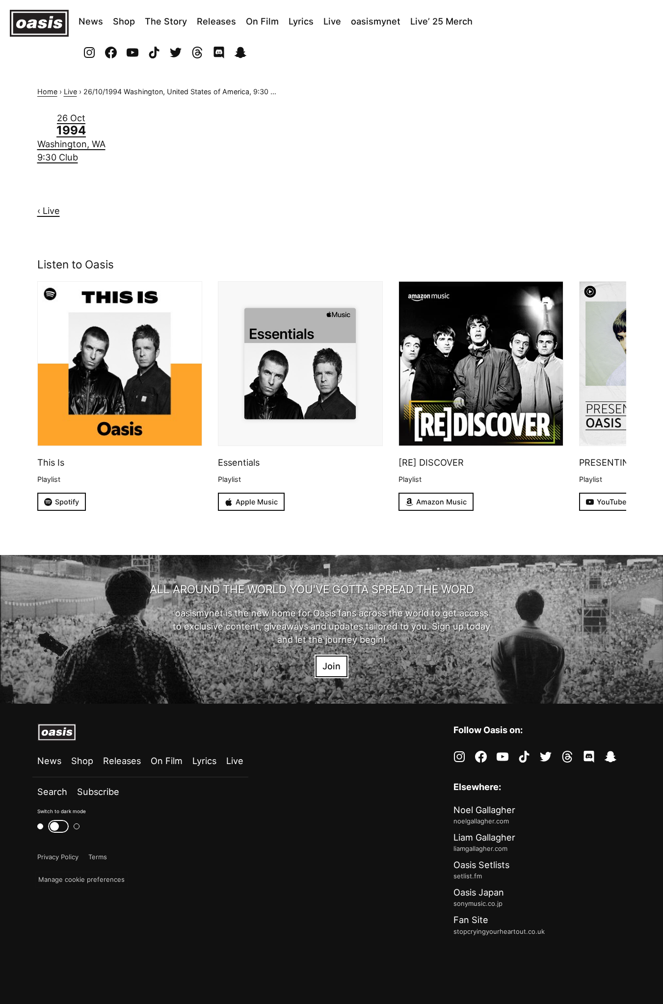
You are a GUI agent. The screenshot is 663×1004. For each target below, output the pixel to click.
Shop (124, 21)
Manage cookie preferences (81, 879)
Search (52, 791)
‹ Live (48, 210)
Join (331, 666)
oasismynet (375, 21)
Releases (216, 21)
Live (332, 21)
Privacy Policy (58, 857)
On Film (262, 21)
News (91, 21)
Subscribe (98, 791)
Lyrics (301, 21)
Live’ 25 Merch (441, 21)
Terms (97, 857)
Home (47, 91)
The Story (166, 21)
